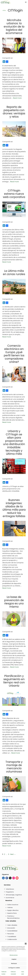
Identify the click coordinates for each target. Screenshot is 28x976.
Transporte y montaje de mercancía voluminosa (14, 766)
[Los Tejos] (3, 879)
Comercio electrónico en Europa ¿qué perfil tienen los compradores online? (14, 354)
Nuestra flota (12, 913)
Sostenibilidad (12, 931)
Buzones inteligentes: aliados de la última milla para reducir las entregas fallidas (14, 508)
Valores (10, 907)
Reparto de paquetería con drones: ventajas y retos (14, 112)
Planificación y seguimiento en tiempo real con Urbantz (14, 681)
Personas (10, 934)
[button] (25, 943)
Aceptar (14, 959)
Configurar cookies (14, 968)
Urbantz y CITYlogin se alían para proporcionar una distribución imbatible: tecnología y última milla (14, 442)
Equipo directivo (13, 910)
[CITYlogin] (5, 2)
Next (13, 854)
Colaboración (12, 939)
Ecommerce (10, 898)
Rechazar (14, 963)
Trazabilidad (11, 936)
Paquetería (10, 892)
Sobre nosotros (12, 905)
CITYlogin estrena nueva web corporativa (14, 194)
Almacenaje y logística (14, 895)
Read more (17, 98)
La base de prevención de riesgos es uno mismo (14, 602)
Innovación (11, 928)
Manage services (14, 955)
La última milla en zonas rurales (14, 272)
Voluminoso (10, 889)
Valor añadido (12, 925)
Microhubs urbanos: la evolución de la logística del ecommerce (14, 26)
